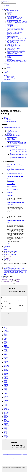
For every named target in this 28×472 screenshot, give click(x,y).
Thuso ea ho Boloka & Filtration (14, 32)
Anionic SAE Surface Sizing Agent (15, 29)
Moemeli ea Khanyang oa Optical (14, 55)
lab (7, 71)
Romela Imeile (4, 277)
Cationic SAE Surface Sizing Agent (15, 28)
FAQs (5, 247)
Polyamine (9, 13)
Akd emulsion (10, 25)
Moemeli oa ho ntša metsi (13, 33)
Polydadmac (9, 12)
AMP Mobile (7, 267)
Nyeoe (5, 72)
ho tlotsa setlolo (10, 138)
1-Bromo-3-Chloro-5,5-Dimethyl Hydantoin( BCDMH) (14, 53)
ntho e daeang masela (9, 146)
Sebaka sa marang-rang (9, 266)
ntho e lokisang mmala (12, 147)
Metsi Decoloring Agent (12, 10)
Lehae (5, 8)
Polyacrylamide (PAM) (12, 16)
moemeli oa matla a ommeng (10, 121)
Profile (5, 63)
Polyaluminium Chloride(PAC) (14, 20)
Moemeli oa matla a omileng (13, 30)
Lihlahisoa (6, 9)
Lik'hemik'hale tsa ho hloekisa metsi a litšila (14, 268)
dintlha (12, 213)
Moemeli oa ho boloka (12, 34)
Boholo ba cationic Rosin (13, 26)
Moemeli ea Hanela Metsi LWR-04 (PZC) (16, 38)
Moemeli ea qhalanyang (12, 36)
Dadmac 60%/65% (12, 190)
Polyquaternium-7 (11, 49)
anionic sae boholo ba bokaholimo (18, 143)
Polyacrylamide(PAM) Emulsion (14, 17)
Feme (8, 64)
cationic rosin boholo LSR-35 (14, 139)
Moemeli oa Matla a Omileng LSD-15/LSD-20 (15, 203)
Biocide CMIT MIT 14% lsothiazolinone (16, 61)
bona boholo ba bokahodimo (13, 141)
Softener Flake (10, 47)
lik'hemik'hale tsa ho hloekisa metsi (12, 127)
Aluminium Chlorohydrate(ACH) (14, 18)
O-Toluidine (9, 56)
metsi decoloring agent (12, 131)
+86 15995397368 (5, 1)
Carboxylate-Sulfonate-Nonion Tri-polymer (17, 60)
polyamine (9, 130)
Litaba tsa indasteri (11, 76)
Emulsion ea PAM (11, 134)
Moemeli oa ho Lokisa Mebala (14, 45)
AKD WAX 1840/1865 (12, 43)
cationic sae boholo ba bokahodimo (18, 142)
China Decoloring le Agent (13, 272)
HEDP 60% (9, 59)
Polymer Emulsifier (11, 44)
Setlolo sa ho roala (11, 37)
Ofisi (8, 65)
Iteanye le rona (7, 79)
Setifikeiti (9, 67)
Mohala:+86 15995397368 (10, 254)
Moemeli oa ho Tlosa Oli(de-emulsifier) (16, 51)
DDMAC (9, 14)
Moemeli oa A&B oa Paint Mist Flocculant (17, 21)
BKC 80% (9, 57)
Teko (8, 73)
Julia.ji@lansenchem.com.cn (10, 251)
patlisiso (8, 213)
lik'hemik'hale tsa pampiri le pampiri (12, 119)
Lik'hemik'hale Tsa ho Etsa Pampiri (12, 270)
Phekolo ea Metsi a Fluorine (13, 48)
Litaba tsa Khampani (11, 77)
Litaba (5, 75)
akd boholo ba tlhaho (12, 137)
